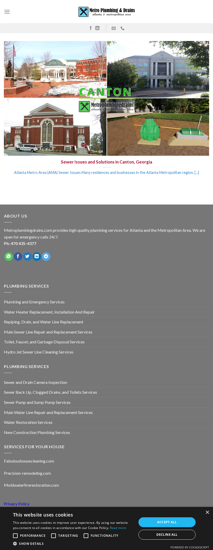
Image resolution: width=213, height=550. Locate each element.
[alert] (106, 528)
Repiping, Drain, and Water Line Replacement (43, 321)
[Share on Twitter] (27, 256)
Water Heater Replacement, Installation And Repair (49, 311)
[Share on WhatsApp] (8, 256)
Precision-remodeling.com (27, 473)
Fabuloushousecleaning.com (29, 460)
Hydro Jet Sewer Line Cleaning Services (39, 351)
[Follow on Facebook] (91, 28)
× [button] (207, 512)
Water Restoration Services (28, 422)
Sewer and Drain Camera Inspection (35, 382)
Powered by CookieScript (189, 547)
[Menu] (7, 11)
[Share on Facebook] (18, 256)
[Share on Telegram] (46, 256)
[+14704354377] (123, 28)
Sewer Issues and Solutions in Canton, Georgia (106, 162)
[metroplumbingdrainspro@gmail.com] (114, 28)
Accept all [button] (167, 522)
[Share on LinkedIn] (36, 256)
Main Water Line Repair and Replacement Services (48, 412)
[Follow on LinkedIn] (97, 28)
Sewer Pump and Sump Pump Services (37, 402)
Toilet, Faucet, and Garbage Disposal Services (44, 341)
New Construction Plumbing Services (37, 432)
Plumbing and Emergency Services (34, 301)
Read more (118, 528)
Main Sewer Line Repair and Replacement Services (48, 331)
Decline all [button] (166, 534)
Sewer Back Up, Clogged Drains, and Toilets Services (50, 392)
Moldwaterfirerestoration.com (31, 485)
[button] (73, 543)
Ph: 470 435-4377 (20, 243)
